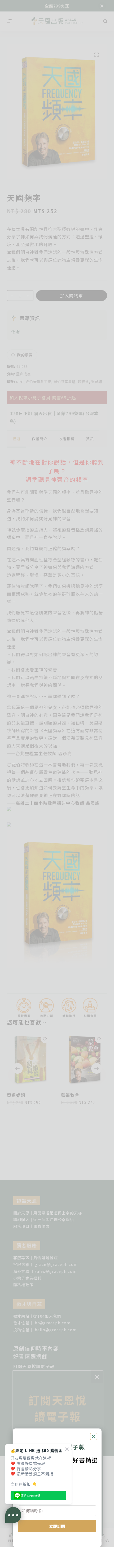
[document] (57, 773)
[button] (93, 1436)
